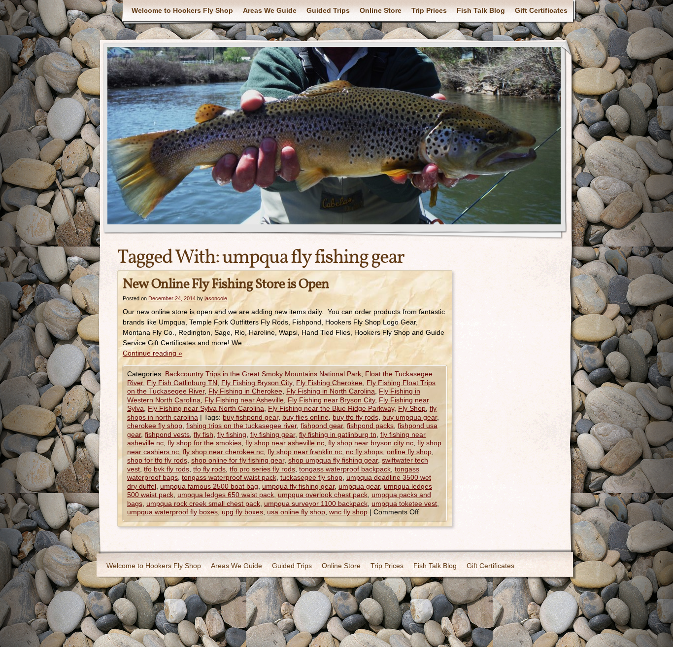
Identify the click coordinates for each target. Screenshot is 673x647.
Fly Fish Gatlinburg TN (182, 383)
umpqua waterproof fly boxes (172, 512)
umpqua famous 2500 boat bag (209, 486)
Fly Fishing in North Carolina (330, 391)
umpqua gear (359, 486)
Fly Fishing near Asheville (244, 400)
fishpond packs (370, 426)
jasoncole (215, 298)
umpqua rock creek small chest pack (203, 503)
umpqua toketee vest (404, 503)
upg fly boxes (242, 512)
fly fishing (231, 434)
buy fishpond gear (250, 417)
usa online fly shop (296, 512)
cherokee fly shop (154, 426)
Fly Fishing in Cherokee (245, 391)
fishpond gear (322, 426)
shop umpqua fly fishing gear (333, 460)
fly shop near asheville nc (284, 443)
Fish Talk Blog (481, 10)
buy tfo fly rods (355, 417)
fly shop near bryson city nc (370, 443)
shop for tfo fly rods (157, 460)
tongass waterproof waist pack (229, 477)
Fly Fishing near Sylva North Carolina (206, 408)
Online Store (381, 10)
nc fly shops (364, 452)
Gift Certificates (541, 10)
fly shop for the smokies (204, 443)
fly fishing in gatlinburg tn (337, 434)
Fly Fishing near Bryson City (331, 400)
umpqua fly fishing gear (298, 486)
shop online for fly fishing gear (237, 460)
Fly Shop (412, 408)
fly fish (203, 434)
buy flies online (305, 417)
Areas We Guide (270, 10)
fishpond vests (167, 434)
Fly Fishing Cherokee (329, 383)
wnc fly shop (348, 512)
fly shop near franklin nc (305, 452)
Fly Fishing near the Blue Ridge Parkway (331, 408)
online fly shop (409, 452)
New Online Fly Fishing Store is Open (226, 284)
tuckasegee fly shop (311, 477)
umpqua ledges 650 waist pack (225, 495)
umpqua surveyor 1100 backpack (316, 503)
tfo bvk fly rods (166, 469)
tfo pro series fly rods (262, 469)
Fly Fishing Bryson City (256, 383)
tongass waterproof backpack (345, 469)
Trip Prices (429, 10)
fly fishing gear (272, 434)
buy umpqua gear (409, 417)
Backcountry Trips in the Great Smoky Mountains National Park (263, 374)
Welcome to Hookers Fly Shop (182, 10)
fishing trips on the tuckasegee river (241, 426)
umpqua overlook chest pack (323, 495)
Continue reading (152, 353)
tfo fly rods (209, 469)
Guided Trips (328, 10)
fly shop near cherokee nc (223, 452)
